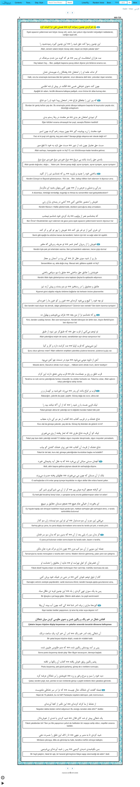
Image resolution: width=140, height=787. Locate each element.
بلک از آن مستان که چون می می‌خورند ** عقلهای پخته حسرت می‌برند (70, 475)
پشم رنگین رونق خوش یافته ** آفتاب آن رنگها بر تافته (70, 661)
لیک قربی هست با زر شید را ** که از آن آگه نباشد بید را (70, 405)
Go (129, 2)
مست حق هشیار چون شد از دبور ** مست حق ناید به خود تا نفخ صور (70, 145)
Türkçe (131, 9)
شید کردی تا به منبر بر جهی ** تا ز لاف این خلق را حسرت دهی (70, 735)
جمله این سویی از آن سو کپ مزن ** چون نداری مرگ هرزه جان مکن (70, 549)
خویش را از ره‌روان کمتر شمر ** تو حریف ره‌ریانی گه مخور (68, 244)
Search (70, 2)
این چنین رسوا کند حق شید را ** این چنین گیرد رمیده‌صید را (70, 44)
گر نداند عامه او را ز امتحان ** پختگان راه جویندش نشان (70, 72)
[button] (19, 2)
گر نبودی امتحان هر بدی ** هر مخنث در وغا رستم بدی (70, 117)
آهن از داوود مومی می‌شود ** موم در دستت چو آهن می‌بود (70, 360)
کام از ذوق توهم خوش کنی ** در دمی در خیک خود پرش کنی (70, 577)
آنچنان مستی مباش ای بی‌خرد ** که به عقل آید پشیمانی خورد (68, 461)
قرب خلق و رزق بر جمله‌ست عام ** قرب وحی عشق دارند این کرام (70, 374)
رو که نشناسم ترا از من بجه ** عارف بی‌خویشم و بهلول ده (68, 315)
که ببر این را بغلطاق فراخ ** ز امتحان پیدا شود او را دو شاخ (68, 100)
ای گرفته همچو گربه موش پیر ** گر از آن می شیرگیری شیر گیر (70, 489)
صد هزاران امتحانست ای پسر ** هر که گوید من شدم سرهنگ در (70, 58)
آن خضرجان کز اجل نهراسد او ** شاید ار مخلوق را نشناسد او (70, 563)
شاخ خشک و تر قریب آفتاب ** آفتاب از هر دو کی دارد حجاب (70, 419)
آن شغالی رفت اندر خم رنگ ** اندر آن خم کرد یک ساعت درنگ (70, 633)
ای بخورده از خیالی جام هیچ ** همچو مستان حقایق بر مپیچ (70, 503)
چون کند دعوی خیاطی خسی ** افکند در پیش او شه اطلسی (70, 86)
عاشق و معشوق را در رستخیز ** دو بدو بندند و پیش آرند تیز (70, 286)
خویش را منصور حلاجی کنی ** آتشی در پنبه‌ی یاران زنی (70, 202)
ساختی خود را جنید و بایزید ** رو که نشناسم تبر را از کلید (68, 173)
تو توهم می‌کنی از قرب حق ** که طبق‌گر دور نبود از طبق (70, 331)
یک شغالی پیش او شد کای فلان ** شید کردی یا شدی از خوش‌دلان (70, 718)
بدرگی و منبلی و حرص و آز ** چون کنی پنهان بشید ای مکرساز (70, 187)
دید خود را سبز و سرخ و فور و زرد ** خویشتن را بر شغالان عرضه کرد (70, 676)
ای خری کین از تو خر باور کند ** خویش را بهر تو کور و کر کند (70, 230)
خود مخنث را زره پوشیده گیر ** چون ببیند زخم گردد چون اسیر (70, 131)
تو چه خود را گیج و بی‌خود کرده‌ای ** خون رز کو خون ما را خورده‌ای (70, 300)
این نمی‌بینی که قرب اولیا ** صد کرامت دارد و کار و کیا (70, 345)
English (125, 9)
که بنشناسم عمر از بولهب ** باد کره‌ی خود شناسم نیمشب (70, 216)
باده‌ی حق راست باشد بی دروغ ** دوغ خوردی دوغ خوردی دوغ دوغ (70, 159)
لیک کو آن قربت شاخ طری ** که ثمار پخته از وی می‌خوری (70, 433)
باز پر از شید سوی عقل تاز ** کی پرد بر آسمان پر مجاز (70, 258)
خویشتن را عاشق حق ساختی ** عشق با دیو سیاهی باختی (70, 272)
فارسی (136, 9)
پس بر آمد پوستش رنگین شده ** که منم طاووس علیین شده (70, 647)
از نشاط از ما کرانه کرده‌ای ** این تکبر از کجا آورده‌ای (70, 704)
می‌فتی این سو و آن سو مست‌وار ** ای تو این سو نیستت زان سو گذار (70, 520)
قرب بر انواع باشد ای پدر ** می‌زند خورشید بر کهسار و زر (68, 391)
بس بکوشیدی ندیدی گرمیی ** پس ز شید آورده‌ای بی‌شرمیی (70, 749)
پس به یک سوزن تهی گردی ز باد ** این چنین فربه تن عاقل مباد (70, 591)
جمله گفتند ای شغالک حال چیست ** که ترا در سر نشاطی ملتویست (68, 690)
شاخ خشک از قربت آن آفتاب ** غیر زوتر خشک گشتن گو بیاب (70, 447)
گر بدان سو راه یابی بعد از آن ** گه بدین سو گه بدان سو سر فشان (68, 534)
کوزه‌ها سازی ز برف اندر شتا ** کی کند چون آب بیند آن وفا (68, 605)
